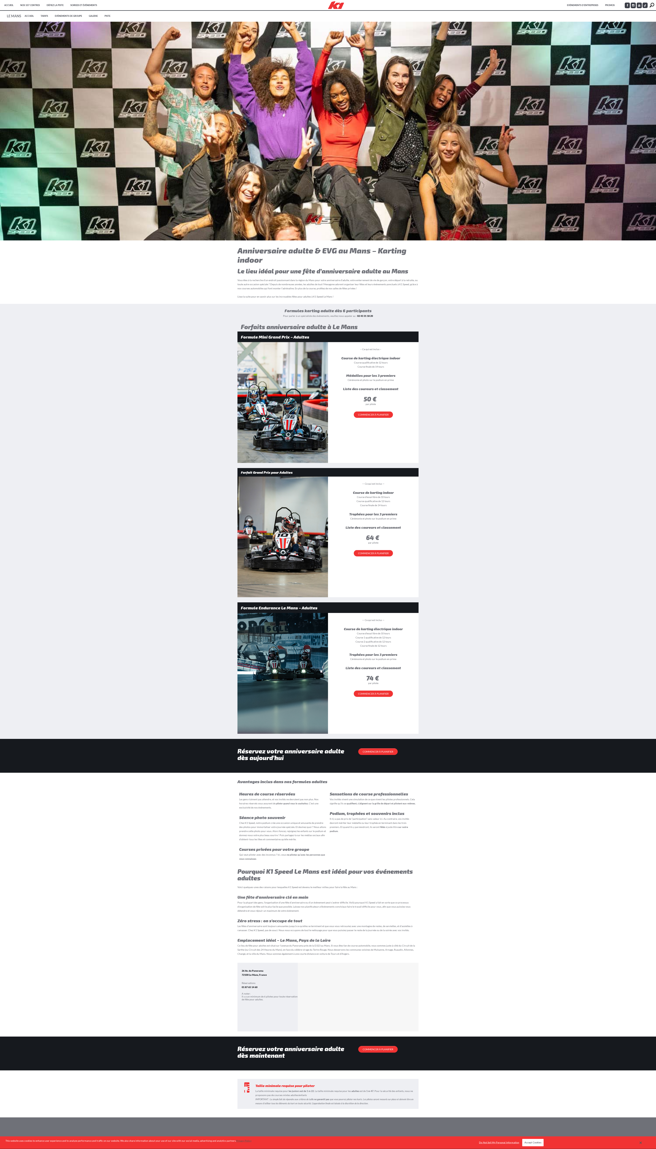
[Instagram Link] (633, 5)
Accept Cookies (532, 1142)
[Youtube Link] (639, 5)
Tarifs (44, 16)
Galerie (93, 16)
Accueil (8, 5)
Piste (107, 16)
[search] (651, 5)
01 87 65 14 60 (249, 987)
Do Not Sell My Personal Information (499, 1142)
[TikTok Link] (645, 5)
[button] (641, 1142)
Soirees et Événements (83, 5)
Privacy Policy (243, 1140)
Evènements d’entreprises (582, 5)
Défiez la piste (55, 5)
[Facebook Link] (627, 5)
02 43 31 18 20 (365, 315)
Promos (610, 5)
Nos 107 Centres (30, 5)
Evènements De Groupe (68, 16)
